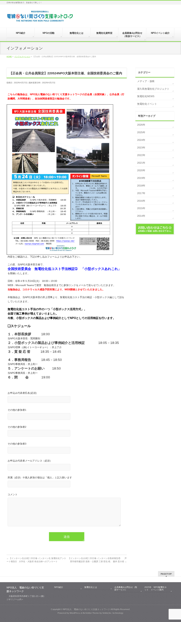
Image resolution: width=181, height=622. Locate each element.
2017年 (141, 193)
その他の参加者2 (17, 426)
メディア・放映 (145, 81)
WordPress (75, 613)
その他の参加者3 (17, 443)
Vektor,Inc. (107, 613)
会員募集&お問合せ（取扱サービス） (125, 588)
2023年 (141, 147)
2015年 (141, 208)
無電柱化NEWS (145, 96)
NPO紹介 (58, 587)
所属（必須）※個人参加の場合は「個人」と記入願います (40, 477)
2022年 (141, 155)
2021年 (141, 162)
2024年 (141, 140)
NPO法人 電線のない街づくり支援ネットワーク (86, 609)
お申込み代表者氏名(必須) (22, 392)
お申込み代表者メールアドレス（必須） (30, 460)
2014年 (141, 215)
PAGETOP (166, 574)
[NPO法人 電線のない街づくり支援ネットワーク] (40, 18)
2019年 (141, 178)
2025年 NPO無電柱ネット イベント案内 (155, 588)
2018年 (141, 185)
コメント (12, 494)
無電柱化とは (90, 587)
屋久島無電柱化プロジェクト (153, 88)
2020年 (141, 170)
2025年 (141, 132)
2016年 (141, 200)
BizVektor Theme (91, 613)
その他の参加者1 (17, 409)
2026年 (141, 124)
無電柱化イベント (147, 103)
